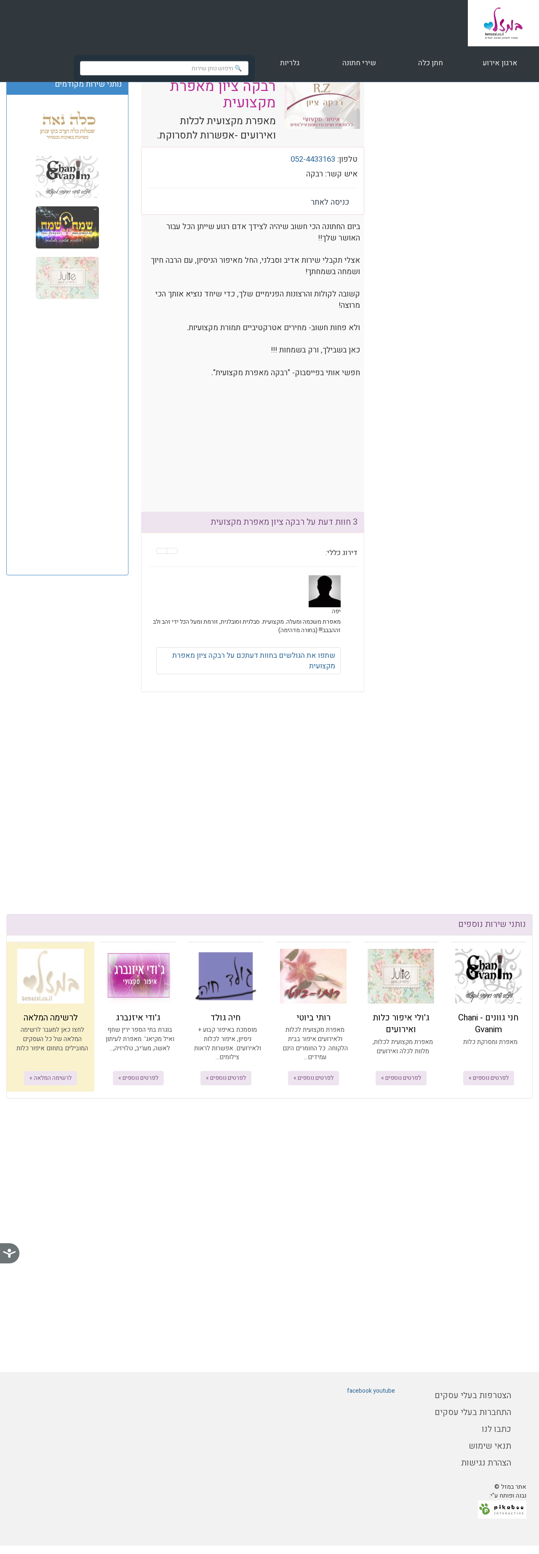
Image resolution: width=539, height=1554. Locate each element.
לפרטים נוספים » (489, 1077)
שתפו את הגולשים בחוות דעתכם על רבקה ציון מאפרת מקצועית (253, 660)
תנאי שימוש (490, 1446)
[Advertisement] (67, 436)
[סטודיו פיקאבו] (502, 1509)
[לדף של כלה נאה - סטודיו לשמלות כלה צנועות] (67, 126)
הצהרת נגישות (486, 1463)
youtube (384, 1390)
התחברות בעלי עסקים (473, 1412)
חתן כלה (429, 63)
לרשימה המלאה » (50, 1077)
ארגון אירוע (499, 63)
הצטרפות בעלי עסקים (473, 1395)
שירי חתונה (359, 63)
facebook (359, 1390)
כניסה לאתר (330, 202)
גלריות (289, 63)
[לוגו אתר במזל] (503, 23)
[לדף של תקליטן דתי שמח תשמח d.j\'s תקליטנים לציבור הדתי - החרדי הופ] (67, 227)
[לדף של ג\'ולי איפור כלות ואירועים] (67, 277)
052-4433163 (313, 159)
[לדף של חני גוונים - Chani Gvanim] (67, 176)
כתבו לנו (496, 1429)
